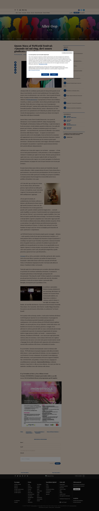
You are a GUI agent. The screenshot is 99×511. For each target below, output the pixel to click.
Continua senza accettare (67, 52)
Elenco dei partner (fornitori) (34, 70)
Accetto (54, 74)
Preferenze (45, 74)
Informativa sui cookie (43, 64)
